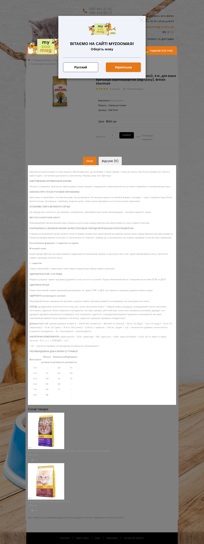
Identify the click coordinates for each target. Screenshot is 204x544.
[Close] (141, 19)
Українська (123, 67)
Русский (80, 67)
